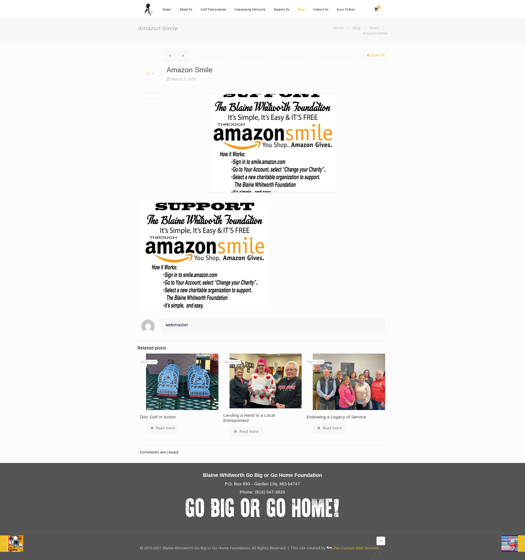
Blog (356, 27)
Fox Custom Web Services (356, 547)
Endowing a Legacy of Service (336, 417)
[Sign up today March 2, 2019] (12, 543)
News (374, 27)
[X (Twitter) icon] (375, 553)
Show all (377, 55)
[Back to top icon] (381, 541)
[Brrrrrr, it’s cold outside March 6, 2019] (513, 543)
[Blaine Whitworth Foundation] (148, 9)
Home (338, 27)
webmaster (176, 325)
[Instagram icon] (379, 553)
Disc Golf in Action (158, 417)
